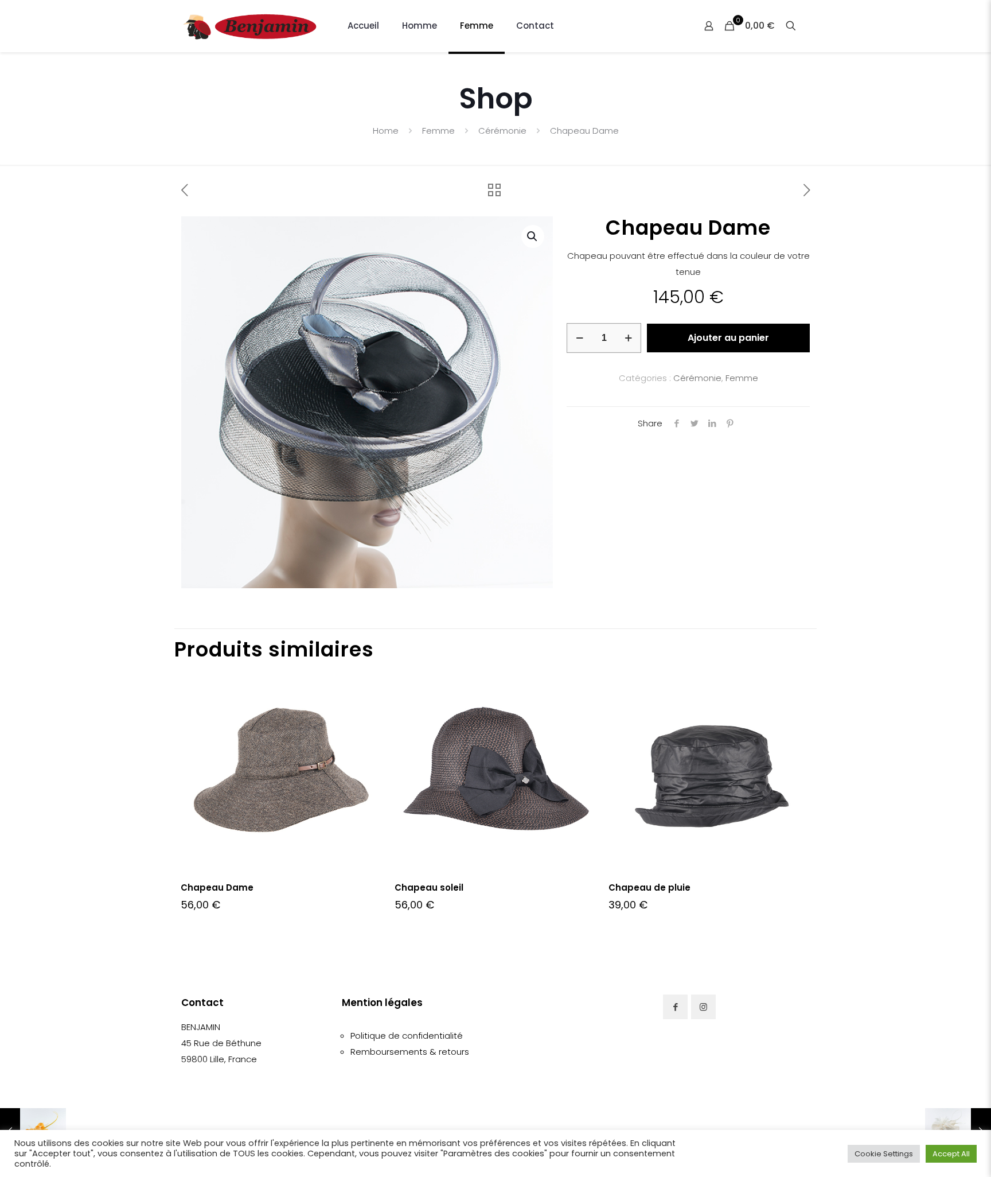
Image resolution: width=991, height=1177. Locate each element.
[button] (532, 236)
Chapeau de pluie (649, 887)
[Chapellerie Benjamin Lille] (250, 26)
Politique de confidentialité (406, 1036)
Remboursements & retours (409, 1052)
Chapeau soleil (429, 887)
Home (386, 131)
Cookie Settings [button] (884, 1153)
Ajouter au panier (728, 337)
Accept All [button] (951, 1153)
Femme (438, 131)
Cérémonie (502, 131)
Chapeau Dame (217, 887)
